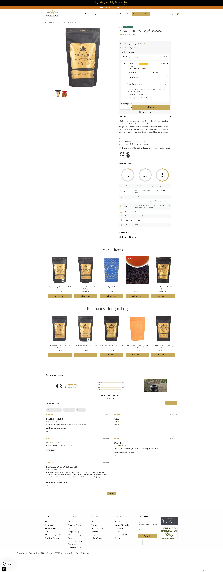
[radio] (145, 57)
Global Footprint (97, 528)
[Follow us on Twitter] (144, 542)
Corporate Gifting (74, 535)
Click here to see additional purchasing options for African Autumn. (144, 148)
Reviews (94, 525)
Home (47, 22)
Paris (137, 287)
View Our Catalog (121, 522)
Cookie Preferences (82, 553)
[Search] (169, 14)
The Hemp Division (52, 538)
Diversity (94, 532)
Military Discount (97, 538)
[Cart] (177, 14)
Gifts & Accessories (122, 14)
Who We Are (96, 522)
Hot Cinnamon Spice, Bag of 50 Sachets (137, 347)
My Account (72, 522)
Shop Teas (76, 14)
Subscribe (147, 536)
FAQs (70, 538)
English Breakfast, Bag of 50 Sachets (111, 346)
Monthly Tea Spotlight (53, 535)
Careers (117, 538)
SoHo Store (49, 525)
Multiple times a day (133, 72)
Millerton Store (50, 528)
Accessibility (69, 553)
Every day (155, 72)
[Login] (173, 14)
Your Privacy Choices (75, 547)
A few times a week (133, 77)
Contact (117, 532)
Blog (93, 535)
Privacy (61, 553)
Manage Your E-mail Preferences (75, 542)
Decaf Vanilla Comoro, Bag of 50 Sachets (59, 347)
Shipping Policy (73, 532)
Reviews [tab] (53, 403)
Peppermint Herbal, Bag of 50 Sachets (85, 288)
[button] (111, 380)
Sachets (85, 14)
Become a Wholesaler (122, 525)
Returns (71, 528)
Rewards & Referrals (75, 525)
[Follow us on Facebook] (140, 542)
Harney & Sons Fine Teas (30, 553)
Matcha (111, 14)
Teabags (93, 14)
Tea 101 (48, 532)
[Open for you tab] (4, 569)
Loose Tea (102, 14)
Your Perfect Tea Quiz (141, 14)
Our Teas (48, 522)
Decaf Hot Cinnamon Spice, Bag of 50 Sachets (163, 347)
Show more (111, 493)
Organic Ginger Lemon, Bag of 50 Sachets (60, 288)
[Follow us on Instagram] (149, 542)
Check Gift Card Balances (123, 535)
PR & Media (119, 528)
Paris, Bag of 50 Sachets (111, 287)
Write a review (171, 403)
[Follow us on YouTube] (154, 542)
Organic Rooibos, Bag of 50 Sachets (85, 346)
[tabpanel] (111, 452)
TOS (56, 553)
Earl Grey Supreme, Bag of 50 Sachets (163, 288)
